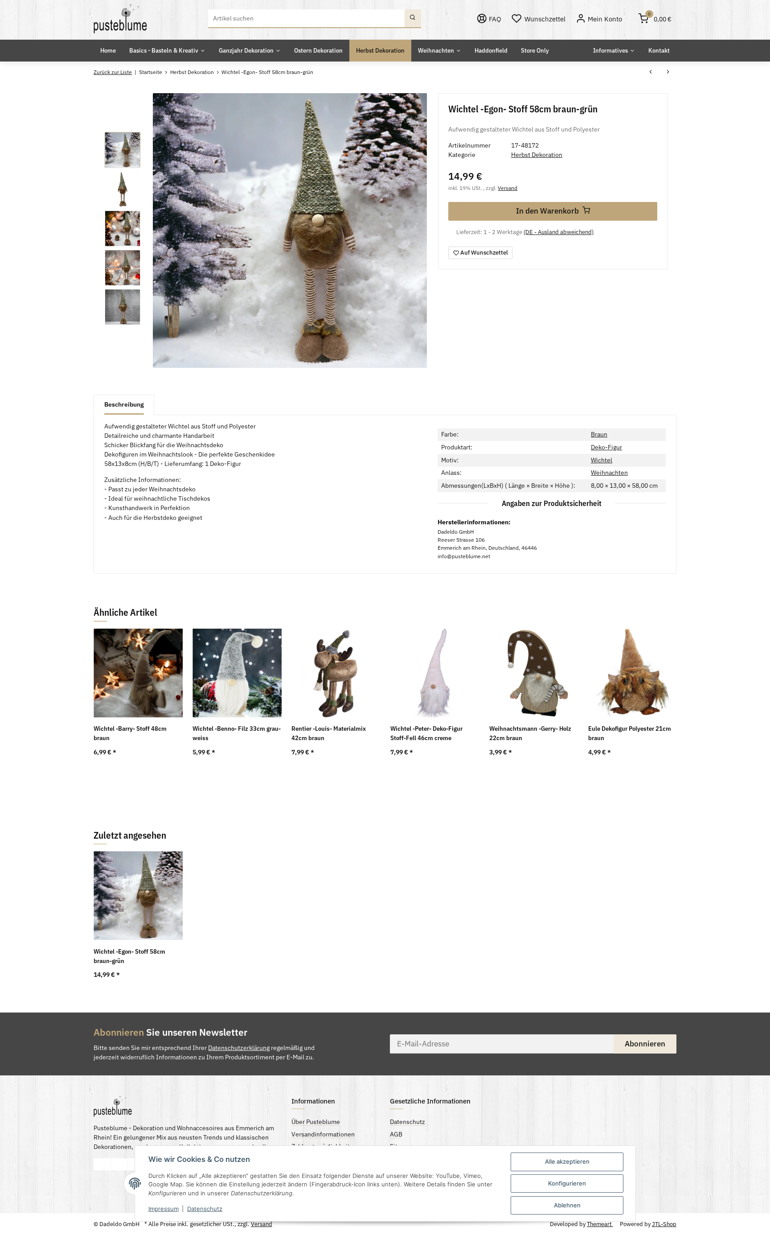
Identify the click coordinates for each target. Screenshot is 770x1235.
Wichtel (601, 460)
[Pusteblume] (120, 19)
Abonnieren (645, 1044)
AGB (396, 1134)
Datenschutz (204, 1208)
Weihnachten (609, 473)
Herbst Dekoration (536, 155)
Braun (599, 434)
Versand (507, 187)
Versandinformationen (323, 1134)
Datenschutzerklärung (239, 1048)
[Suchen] (413, 18)
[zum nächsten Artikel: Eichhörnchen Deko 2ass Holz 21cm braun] (667, 72)
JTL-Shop (664, 1224)
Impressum (163, 1208)
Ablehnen (567, 1205)
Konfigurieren (567, 1183)
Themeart (600, 1224)
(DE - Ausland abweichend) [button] (559, 232)
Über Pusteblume (315, 1122)
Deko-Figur (606, 447)
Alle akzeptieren (567, 1161)
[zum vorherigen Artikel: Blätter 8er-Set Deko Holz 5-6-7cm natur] (650, 72)
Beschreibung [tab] (124, 404)
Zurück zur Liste (113, 72)
